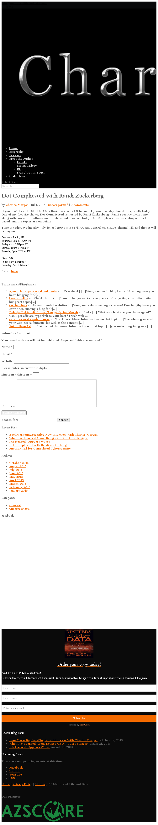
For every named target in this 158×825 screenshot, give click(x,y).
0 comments (80, 205)
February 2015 (19, 487)
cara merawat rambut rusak (29, 319)
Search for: (10, 419)
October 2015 (19, 463)
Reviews (15, 155)
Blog (20, 169)
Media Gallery (27, 165)
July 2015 (15, 470)
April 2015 (16, 480)
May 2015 (16, 476)
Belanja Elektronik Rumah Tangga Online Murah (43, 312)
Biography (16, 151)
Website (7, 361)
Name (7, 347)
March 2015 (17, 483)
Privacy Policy (22, 784)
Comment (9, 406)
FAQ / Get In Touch (31, 172)
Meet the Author (21, 158)
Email (7, 354)
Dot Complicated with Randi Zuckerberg (37, 445)
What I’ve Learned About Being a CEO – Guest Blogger (48, 438)
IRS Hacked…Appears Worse (29, 441)
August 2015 (17, 466)
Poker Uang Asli (20, 326)
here (14, 271)
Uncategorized (58, 205)
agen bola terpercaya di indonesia (33, 291)
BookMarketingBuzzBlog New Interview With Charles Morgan (53, 434)
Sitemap (40, 784)
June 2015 (16, 473)
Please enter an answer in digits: (24, 368)
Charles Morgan (17, 205)
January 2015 (18, 490)
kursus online (18, 298)
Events (22, 162)
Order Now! (18, 176)
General (15, 505)
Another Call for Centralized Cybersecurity (40, 448)
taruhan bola (18, 305)
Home (13, 148)
